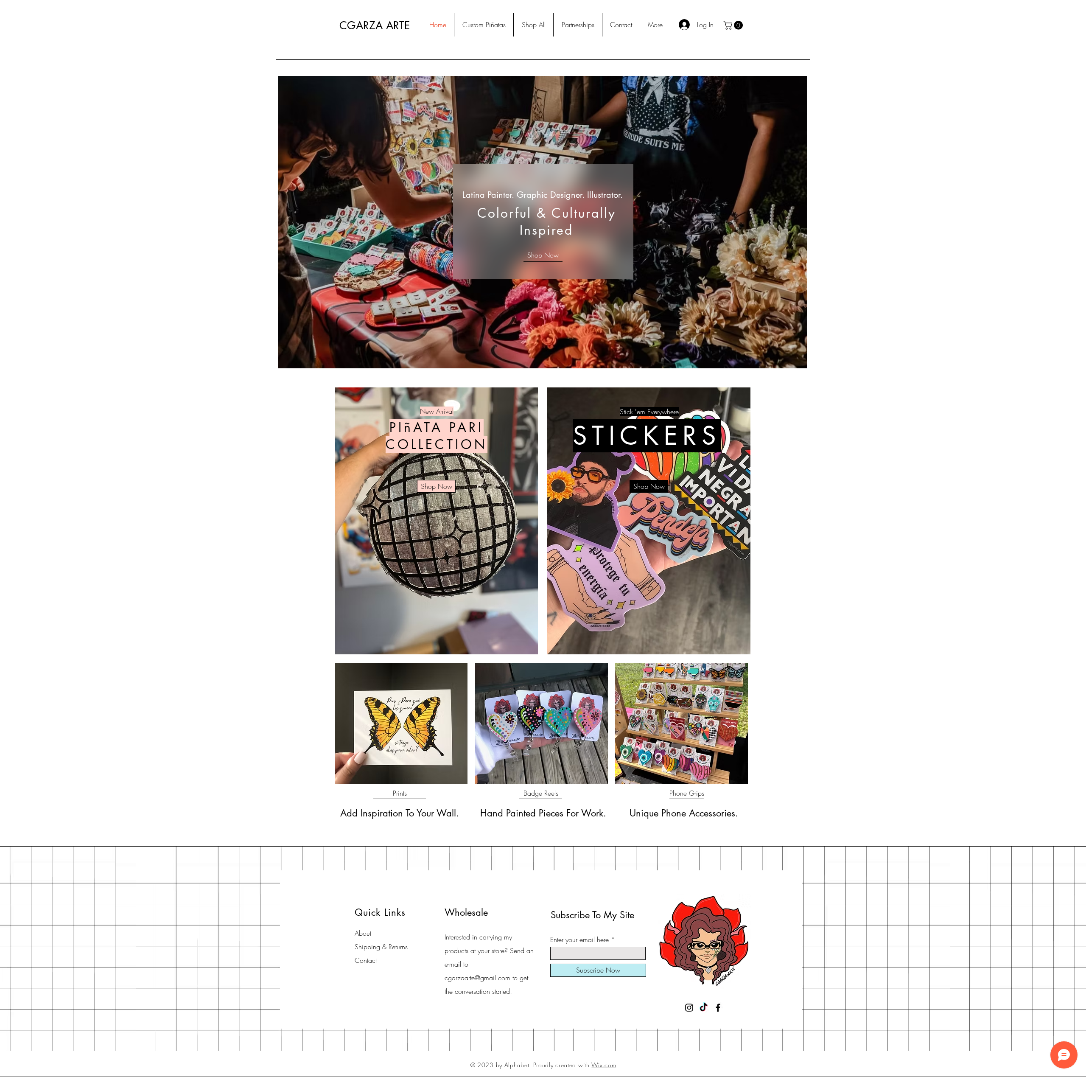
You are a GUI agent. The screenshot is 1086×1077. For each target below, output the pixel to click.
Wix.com (603, 1065)
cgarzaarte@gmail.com (477, 977)
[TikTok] (703, 1007)
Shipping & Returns (381, 946)
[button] (734, 25)
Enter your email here (579, 939)
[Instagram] (689, 1007)
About (363, 933)
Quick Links (380, 912)
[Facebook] (718, 1007)
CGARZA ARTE (374, 25)
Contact (366, 960)
